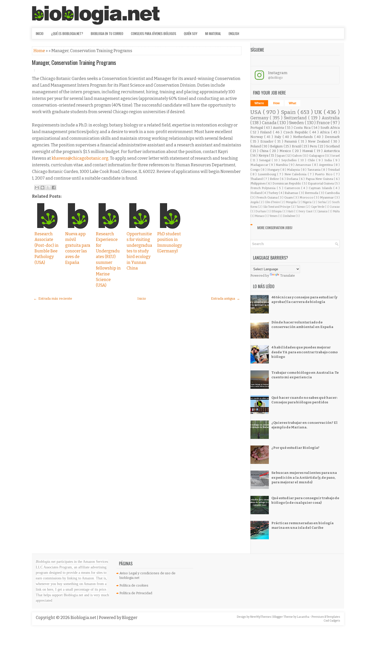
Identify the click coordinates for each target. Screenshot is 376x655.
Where (259, 103)
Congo (255, 169)
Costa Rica (302, 128)
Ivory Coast (306, 211)
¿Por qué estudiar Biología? (295, 448)
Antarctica (332, 151)
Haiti (290, 211)
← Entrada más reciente (53, 298)
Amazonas (303, 165)
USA (256, 112)
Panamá (291, 141)
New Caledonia (296, 174)
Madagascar (259, 165)
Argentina (326, 165)
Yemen (273, 216)
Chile (312, 160)
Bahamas (292, 193)
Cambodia (332, 193)
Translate (287, 275)
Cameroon (292, 188)
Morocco (307, 197)
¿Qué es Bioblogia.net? (67, 33)
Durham (261, 211)
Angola (254, 202)
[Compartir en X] (48, 187)
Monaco (260, 216)
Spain (289, 112)
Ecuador (267, 141)
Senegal (265, 160)
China (265, 151)
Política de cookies (133, 585)
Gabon (297, 155)
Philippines (258, 183)
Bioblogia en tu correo (107, 33)
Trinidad (334, 169)
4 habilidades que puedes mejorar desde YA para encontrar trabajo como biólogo (304, 351)
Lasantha (303, 616)
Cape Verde (318, 206)
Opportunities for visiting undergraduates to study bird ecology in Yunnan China (139, 251)
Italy (278, 137)
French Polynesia (263, 188)
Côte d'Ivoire (272, 202)
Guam (289, 197)
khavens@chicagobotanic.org (80, 158)
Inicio (39, 33)
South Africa (330, 128)
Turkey (273, 193)
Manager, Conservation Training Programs (74, 62)
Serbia (322, 202)
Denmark (332, 137)
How (276, 103)
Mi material (213, 33)
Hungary (273, 169)
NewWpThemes (261, 616)
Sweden (297, 122)
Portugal (257, 128)
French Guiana (267, 197)
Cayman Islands (321, 188)
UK (319, 112)
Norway (257, 137)
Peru (314, 146)
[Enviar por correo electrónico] (36, 187)
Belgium (276, 146)
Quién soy (190, 33)
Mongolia (291, 202)
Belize (275, 179)
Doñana (292, 179)
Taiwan (301, 206)
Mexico (286, 151)
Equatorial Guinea (321, 183)
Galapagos (317, 155)
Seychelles (289, 160)
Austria (279, 128)
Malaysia (294, 169)
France (324, 122)
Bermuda (312, 193)
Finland (266, 132)
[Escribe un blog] (42, 187)
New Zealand (319, 141)
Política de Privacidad (135, 593)
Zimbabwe (289, 216)
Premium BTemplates (326, 616)
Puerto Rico (324, 174)
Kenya (264, 155)
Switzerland (296, 117)
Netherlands (303, 137)
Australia (331, 117)
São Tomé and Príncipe (277, 206)
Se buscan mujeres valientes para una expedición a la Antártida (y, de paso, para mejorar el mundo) (304, 477)
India (328, 160)
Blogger (129, 617)
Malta (336, 211)
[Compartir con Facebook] (53, 187)
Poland (256, 146)
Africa (325, 132)
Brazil (297, 146)
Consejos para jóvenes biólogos (153, 33)
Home (40, 50)
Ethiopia (277, 211)
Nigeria (307, 202)
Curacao (335, 206)
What (292, 103)
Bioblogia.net (84, 617)
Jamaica (323, 211)
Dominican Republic (287, 183)
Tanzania (314, 169)
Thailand (256, 179)
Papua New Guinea (320, 179)
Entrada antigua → (225, 298)
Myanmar (327, 197)
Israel (335, 155)
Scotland (333, 146)
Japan (281, 155)
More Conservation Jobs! (274, 227)
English (234, 33)
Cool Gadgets (332, 620)
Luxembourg (267, 174)
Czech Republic (296, 132)
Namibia (282, 165)
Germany (260, 117)
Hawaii (308, 151)
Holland (256, 193)
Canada (270, 122)
